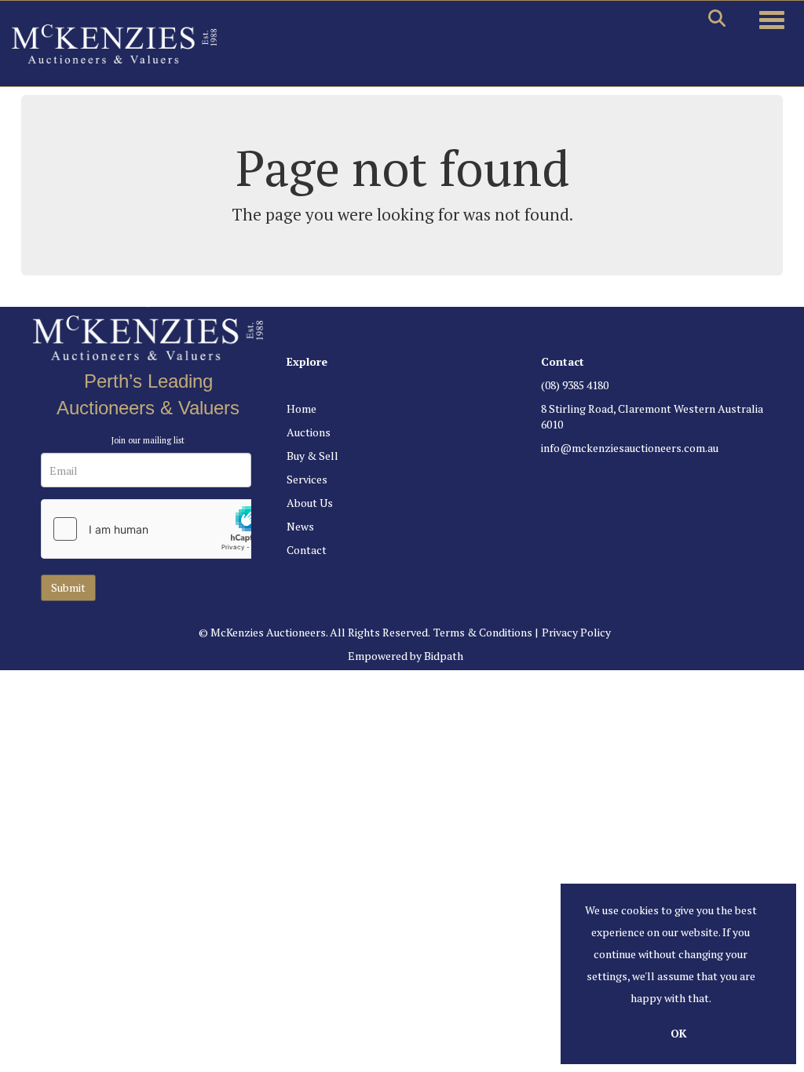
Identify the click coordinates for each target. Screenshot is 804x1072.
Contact (307, 549)
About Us (310, 502)
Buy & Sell (312, 455)
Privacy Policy (576, 632)
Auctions (309, 432)
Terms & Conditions (482, 632)
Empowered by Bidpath (405, 655)
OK (679, 1033)
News (300, 526)
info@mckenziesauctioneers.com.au (629, 447)
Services (307, 479)
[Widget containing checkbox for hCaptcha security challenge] (159, 529)
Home (301, 408)
